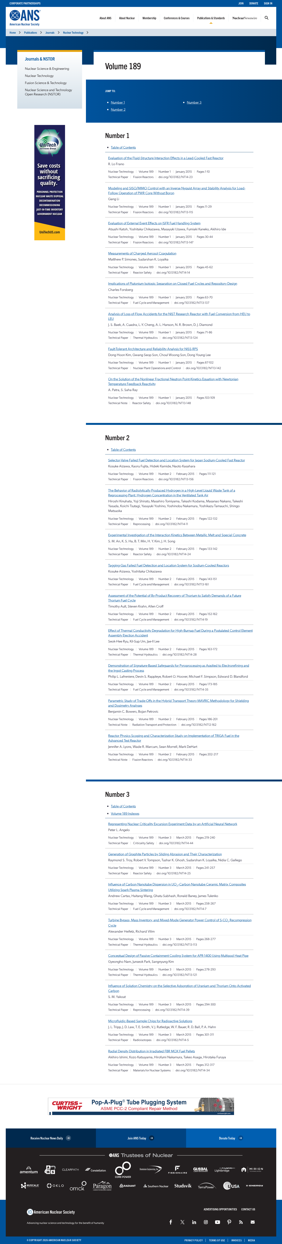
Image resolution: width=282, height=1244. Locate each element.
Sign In (268, 3)
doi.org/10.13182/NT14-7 (190, 909)
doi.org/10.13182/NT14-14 (173, 272)
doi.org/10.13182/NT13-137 (191, 302)
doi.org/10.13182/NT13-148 (173, 403)
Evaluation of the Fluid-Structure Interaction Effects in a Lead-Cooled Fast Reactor (165, 158)
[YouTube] (217, 1222)
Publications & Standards (211, 18)
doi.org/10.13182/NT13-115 (175, 212)
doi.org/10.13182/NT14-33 (175, 759)
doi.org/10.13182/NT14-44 (176, 843)
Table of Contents (123, 147)
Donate (253, 3)
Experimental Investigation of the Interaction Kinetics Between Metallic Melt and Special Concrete (177, 535)
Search (266, 18)
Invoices (236, 1240)
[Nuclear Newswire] (240, 1222)
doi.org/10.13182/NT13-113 (179, 944)
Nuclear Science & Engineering (47, 68)
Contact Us (248, 1209)
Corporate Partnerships (25, 3)
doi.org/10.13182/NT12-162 (198, 724)
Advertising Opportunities (220, 1209)
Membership (149, 18)
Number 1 (118, 102)
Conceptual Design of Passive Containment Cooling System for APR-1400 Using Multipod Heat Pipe (178, 955)
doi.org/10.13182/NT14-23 (175, 177)
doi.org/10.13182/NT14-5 (172, 1040)
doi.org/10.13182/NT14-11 (171, 524)
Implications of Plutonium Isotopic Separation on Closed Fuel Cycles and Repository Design (172, 283)
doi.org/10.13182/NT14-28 (179, 654)
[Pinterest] (229, 1222)
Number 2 (118, 109)
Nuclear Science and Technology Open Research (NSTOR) (48, 91)
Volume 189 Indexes (125, 813)
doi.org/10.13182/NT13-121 (179, 975)
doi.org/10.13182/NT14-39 (172, 1010)
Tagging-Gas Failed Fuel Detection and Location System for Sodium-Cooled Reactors (168, 565)
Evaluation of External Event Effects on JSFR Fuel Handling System (154, 223)
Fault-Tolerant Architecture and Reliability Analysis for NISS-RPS (153, 348)
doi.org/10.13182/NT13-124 (180, 337)
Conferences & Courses (177, 18)
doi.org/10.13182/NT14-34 (193, 1070)
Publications (30, 32)
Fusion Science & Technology (46, 82)
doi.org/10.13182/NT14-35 (191, 689)
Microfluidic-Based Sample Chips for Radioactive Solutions (150, 1020)
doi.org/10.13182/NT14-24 (174, 554)
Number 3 (194, 102)
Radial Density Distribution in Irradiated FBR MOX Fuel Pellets (151, 1051)
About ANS (105, 18)
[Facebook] (170, 1222)
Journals (49, 32)
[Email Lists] (252, 1222)
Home (13, 32)
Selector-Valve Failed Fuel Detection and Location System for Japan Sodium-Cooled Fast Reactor (176, 460)
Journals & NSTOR (40, 59)
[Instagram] (205, 1222)
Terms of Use (217, 1240)
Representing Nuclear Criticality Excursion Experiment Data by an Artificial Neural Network (172, 823)
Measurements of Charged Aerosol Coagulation (142, 253)
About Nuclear (127, 18)
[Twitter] (182, 1222)
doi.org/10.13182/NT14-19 (191, 619)
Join (241, 3)
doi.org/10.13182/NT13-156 (176, 479)
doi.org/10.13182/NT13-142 (203, 368)
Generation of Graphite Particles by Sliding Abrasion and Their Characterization (165, 854)
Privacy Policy (194, 1240)
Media (251, 1240)
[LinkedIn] (194, 1222)
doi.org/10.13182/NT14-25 (174, 873)
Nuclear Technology (73, 32)
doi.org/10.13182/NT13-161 (191, 584)
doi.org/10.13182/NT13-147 (175, 242)
